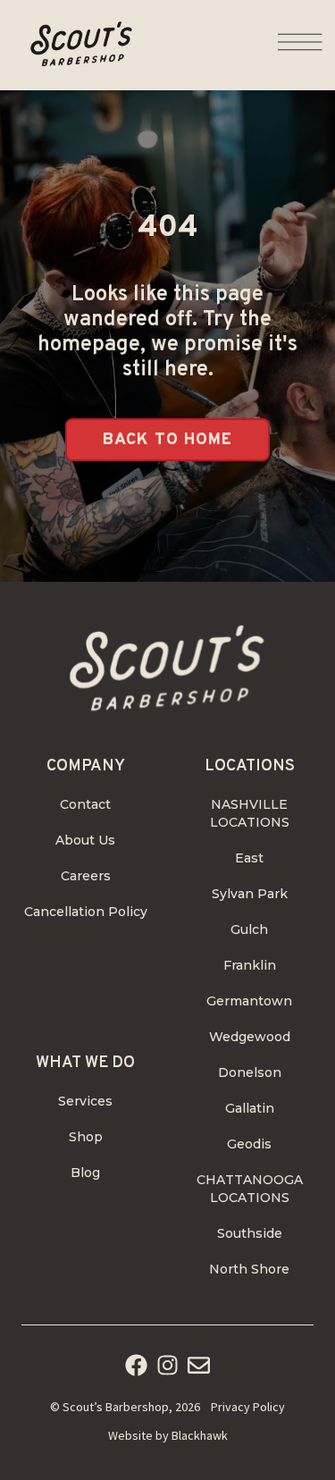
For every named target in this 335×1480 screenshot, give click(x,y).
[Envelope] (199, 1365)
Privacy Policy (248, 1407)
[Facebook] (136, 1365)
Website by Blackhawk (168, 1435)
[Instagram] (167, 1365)
